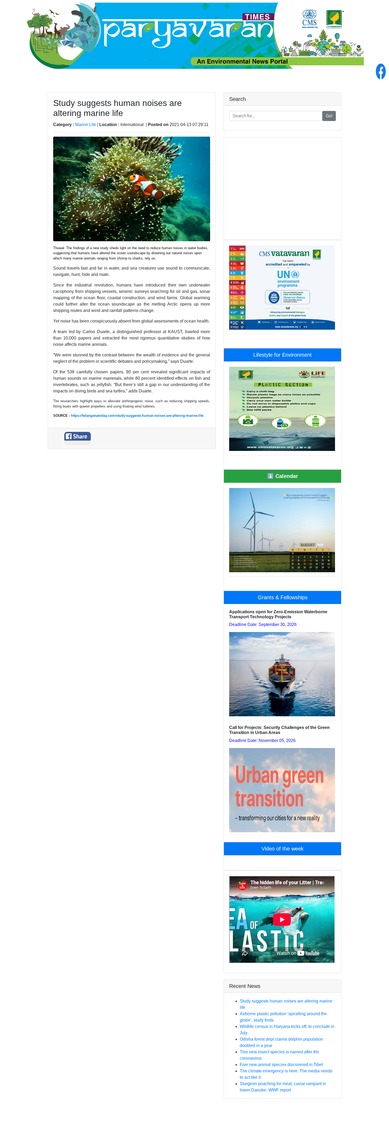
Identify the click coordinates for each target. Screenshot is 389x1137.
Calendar (282, 476)
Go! (329, 116)
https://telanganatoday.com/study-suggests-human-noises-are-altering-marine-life (137, 416)
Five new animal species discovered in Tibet (281, 1064)
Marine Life (86, 124)
